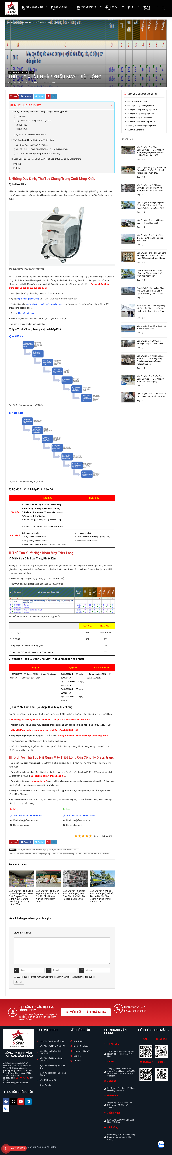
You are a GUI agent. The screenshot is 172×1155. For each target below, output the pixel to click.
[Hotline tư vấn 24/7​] (118, 1008)
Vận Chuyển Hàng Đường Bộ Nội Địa (140, 114)
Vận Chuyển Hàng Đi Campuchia (138, 118)
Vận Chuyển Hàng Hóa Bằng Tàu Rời (140, 122)
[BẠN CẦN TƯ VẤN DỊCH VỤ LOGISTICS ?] (12, 1012)
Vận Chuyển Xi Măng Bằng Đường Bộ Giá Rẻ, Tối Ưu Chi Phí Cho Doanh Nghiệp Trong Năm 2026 (102, 896)
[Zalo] (6, 1108)
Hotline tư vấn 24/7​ (134, 1007)
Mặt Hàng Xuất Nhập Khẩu (17, 22)
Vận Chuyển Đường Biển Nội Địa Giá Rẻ (141, 110)
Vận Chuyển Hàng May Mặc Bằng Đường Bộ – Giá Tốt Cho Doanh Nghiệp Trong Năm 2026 (48, 896)
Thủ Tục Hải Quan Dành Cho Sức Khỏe (63, 850)
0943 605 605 (22, 1078)
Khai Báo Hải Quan (59, 8)
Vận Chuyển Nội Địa (87, 8)
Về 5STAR (146, 8)
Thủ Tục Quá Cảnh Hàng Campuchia (140, 126)
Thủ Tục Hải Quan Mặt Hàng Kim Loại (67, 854)
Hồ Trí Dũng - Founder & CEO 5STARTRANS (23, 82)
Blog (31, 72)
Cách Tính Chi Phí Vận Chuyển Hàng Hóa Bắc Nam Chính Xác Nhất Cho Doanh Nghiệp (150, 273)
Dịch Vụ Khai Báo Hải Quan (136, 101)
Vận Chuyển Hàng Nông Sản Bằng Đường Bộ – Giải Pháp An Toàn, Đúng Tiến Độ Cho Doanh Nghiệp (151, 255)
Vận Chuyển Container (134, 130)
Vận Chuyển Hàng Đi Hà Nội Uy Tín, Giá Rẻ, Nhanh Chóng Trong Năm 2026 (150, 238)
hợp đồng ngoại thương (28, 298)
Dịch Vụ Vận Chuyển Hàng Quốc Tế (139, 105)
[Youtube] (20, 1101)
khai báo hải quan (26, 313)
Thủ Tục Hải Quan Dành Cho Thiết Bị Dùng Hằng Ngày (30, 854)
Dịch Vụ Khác (111, 8)
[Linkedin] (28, 1101)
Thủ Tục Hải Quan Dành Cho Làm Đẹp (32, 850)
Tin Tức (130, 8)
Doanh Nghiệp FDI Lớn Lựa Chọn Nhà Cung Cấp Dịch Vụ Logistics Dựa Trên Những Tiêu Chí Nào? (150, 291)
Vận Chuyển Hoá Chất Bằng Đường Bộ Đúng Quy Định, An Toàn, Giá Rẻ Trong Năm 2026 (74, 894)
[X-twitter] (13, 1101)
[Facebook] (6, 1101)
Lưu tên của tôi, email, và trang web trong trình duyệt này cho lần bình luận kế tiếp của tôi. (56, 977)
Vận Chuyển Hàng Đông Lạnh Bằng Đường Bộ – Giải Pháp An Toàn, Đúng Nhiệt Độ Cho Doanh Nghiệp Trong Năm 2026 (21, 897)
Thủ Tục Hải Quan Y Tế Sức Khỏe (96, 854)
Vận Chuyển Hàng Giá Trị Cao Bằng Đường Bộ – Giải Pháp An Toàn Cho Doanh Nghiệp (150, 379)
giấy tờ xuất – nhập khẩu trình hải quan (45, 304)
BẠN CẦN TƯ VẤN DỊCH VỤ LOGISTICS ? (36, 1008)
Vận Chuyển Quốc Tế (32, 8)
